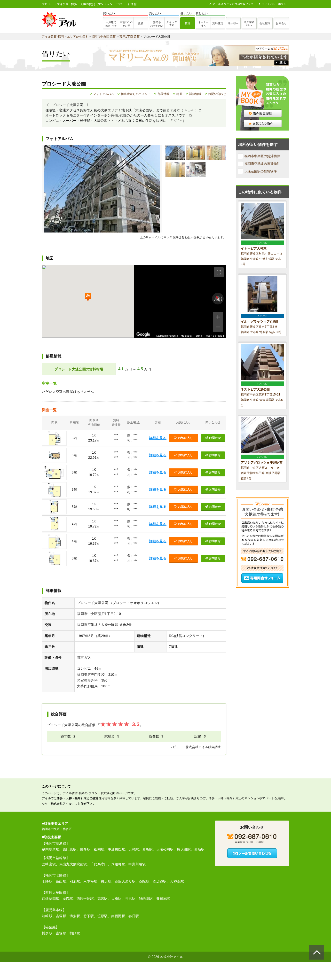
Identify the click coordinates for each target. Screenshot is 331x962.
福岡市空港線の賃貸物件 (262, 163)
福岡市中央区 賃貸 (103, 36)
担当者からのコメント (136, 94)
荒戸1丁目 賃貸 (129, 36)
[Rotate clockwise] (222, 298)
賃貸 (187, 23)
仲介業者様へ (249, 23)
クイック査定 (171, 23)
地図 (179, 94)
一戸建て (111, 24)
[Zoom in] (218, 317)
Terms (198, 335)
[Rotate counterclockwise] (213, 298)
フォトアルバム (103, 94)
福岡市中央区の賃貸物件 (262, 156)
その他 (126, 24)
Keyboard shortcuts (167, 335)
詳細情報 (195, 94)
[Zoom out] (218, 327)
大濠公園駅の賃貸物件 (260, 171)
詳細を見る (157, 438)
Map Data (186, 335)
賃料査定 (217, 23)
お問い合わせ (217, 94)
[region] (180, 301)
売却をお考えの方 (157, 24)
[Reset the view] (218, 298)
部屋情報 (164, 94)
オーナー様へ (203, 24)
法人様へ (233, 23)
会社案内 (265, 23)
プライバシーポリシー (275, 3)
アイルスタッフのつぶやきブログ (233, 3)
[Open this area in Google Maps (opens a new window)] (143, 334)
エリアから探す (77, 36)
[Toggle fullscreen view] (219, 272)
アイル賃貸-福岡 (53, 36)
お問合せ (281, 23)
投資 (141, 23)
